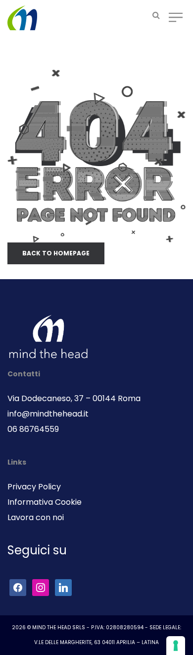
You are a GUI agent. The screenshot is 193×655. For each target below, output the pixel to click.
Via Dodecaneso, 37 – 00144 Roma (74, 398)
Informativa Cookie (44, 502)
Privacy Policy (34, 486)
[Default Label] (63, 587)
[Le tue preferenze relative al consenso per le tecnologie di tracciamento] (175, 645)
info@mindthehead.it (48, 413)
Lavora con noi (35, 517)
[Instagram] (40, 587)
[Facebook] (17, 587)
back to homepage (56, 253)
